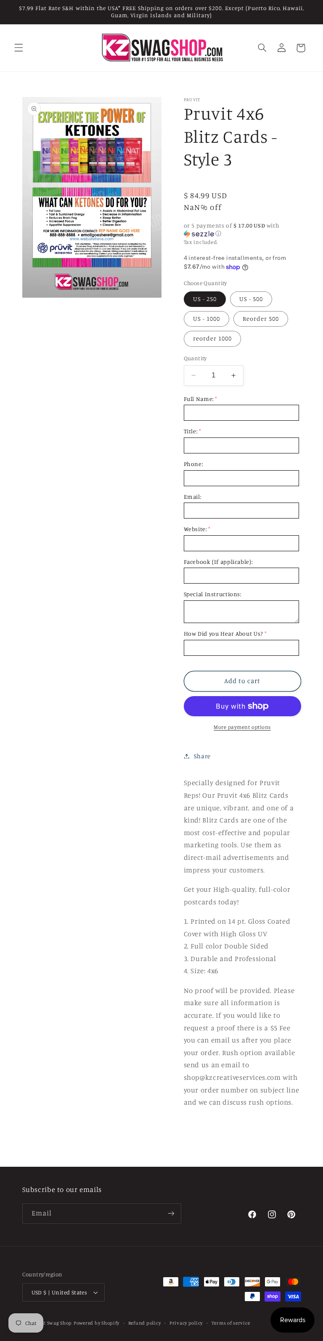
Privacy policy (186, 1323)
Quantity (195, 358)
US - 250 (205, 298)
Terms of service (231, 1323)
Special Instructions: (212, 593)
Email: (192, 496)
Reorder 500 (261, 318)
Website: (195, 528)
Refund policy (144, 1323)
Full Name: (199, 398)
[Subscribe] (170, 1213)
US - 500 (251, 298)
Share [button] (202, 756)
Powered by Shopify (96, 1323)
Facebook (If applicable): (218, 561)
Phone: (193, 463)
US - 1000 (206, 318)
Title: (191, 431)
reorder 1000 (212, 338)
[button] (18, 48)
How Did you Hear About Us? (223, 633)
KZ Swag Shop (56, 1323)
